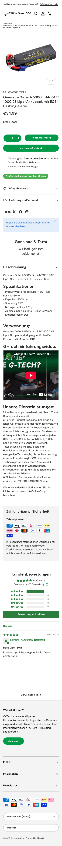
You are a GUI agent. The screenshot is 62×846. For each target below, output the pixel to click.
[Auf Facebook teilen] (20, 212)
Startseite (7, 23)
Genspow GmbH (17, 838)
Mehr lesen (13, 741)
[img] (10, 635)
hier (49, 487)
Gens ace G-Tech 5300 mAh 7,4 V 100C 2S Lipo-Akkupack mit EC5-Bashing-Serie (30, 26)
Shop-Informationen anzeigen (23, 166)
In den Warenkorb (41, 137)
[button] (17, 591)
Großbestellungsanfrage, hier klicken (26, 176)
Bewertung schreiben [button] (31, 614)
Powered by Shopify (35, 838)
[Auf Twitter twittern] (14, 212)
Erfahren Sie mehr (49, 4)
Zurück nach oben (31, 694)
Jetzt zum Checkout (31, 148)
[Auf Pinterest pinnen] (27, 212)
